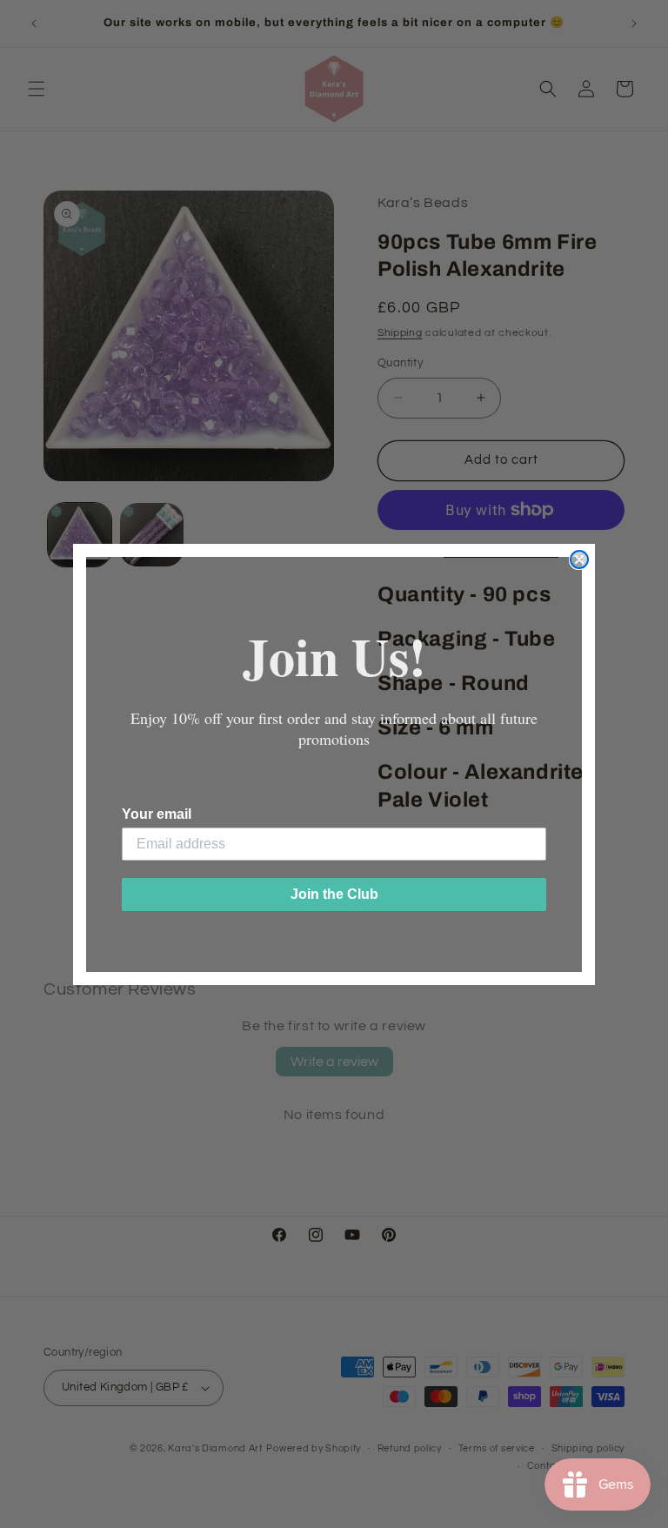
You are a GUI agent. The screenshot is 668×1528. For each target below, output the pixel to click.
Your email (156, 814)
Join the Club (334, 894)
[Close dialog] (579, 559)
